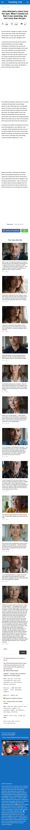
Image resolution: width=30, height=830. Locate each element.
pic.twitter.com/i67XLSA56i (8, 734)
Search (5, 649)
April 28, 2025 (25, 737)
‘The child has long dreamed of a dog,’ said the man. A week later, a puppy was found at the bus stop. (15, 516)
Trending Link (15, 2)
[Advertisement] (15, 85)
